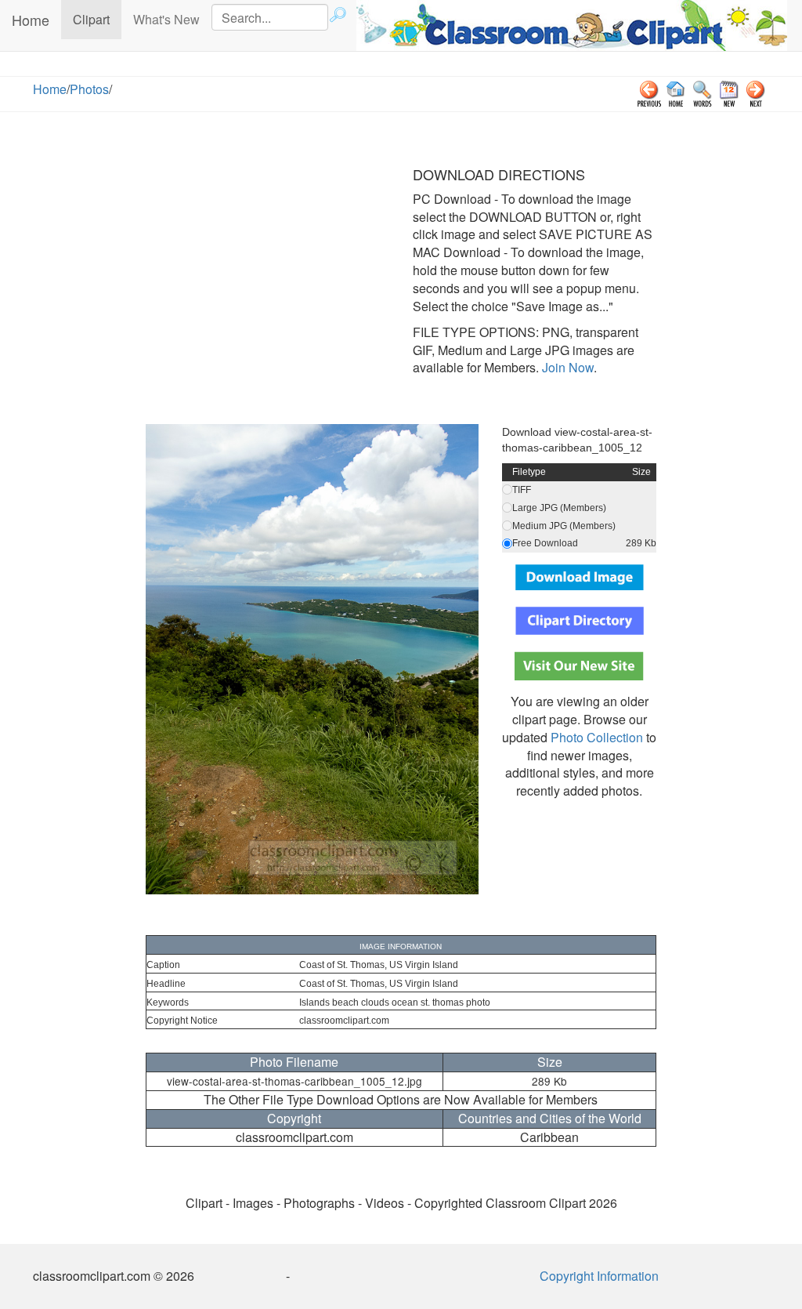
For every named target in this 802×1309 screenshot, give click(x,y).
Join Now (566, 367)
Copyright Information (599, 1276)
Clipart (97, 18)
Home (30, 19)
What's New (166, 19)
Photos (89, 89)
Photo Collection (597, 737)
